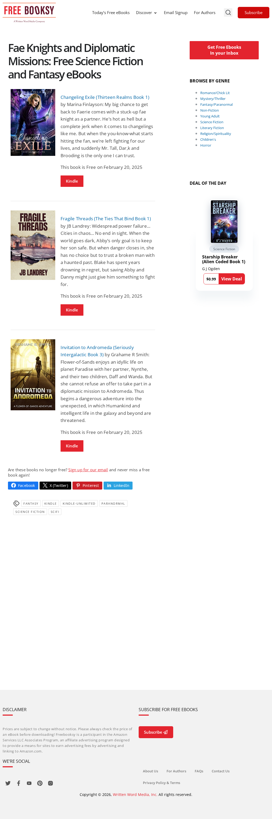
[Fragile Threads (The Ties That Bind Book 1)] (33, 245)
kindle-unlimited (79, 503)
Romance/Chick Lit (215, 92)
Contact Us (221, 771)
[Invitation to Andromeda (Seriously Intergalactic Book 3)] (33, 374)
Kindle (72, 181)
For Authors (204, 12)
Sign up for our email (88, 469)
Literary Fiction (212, 127)
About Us (150, 771)
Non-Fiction (209, 110)
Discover (144, 12)
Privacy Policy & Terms (161, 782)
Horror (205, 145)
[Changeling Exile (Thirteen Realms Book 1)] (33, 122)
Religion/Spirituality (215, 133)
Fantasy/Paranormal (216, 104)
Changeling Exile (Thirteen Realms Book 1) (105, 97)
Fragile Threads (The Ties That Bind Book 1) (106, 218)
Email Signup (176, 12)
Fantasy (31, 503)
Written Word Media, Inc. (135, 794)
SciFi (55, 512)
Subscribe (253, 12)
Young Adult (210, 116)
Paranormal (113, 503)
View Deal (231, 279)
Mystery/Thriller (213, 98)
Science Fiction (30, 512)
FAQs (199, 771)
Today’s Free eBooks (111, 12)
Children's (208, 139)
